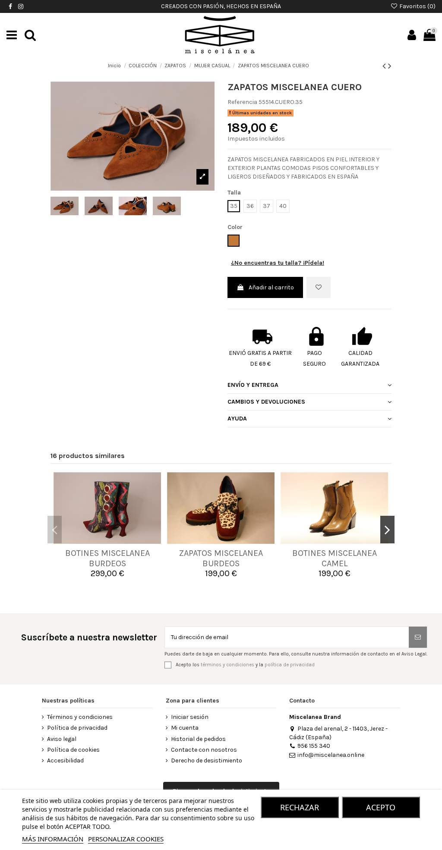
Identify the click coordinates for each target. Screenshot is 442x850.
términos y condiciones (227, 665)
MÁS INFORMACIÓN (52, 838)
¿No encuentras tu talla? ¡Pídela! (277, 263)
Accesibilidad (65, 760)
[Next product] (389, 66)
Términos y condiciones (80, 717)
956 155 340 (313, 746)
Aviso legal (61, 739)
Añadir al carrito (271, 287)
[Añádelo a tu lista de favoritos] (318, 287)
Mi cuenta (185, 727)
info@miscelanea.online (330, 755)
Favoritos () (417, 6)
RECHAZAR (299, 807)
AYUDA (237, 418)
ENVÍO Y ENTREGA (252, 385)
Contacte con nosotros (204, 749)
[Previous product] (385, 66)
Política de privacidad (77, 727)
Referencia (242, 102)
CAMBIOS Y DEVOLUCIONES (266, 401)
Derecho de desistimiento (206, 760)
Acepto (380, 807)
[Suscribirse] (418, 637)
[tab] (309, 385)
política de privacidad (290, 665)
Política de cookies (73, 749)
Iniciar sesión (189, 717)
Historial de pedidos (198, 739)
